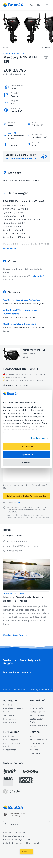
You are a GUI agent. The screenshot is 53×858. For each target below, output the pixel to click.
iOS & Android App (38, 740)
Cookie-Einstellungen (13, 839)
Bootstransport (10, 722)
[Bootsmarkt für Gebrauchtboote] (13, 5)
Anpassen (25, 454)
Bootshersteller (10, 719)
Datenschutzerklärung (13, 836)
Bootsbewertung (37, 712)
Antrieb (10, 133)
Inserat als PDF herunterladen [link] (23, 546)
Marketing (38, 276)
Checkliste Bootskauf (13, 708)
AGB (18, 502)
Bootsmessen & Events (37, 744)
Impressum (20, 832)
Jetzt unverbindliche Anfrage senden (26, 496)
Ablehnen (26, 462)
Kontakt (26, 851)
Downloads (35, 753)
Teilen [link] (47, 47)
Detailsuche (8, 705)
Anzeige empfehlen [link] (17, 541)
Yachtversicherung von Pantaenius (21, 300)
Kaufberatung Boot (13, 635)
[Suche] (32, 4)
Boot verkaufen (37, 708)
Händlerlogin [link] (9, 736)
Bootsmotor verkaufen (15, 672)
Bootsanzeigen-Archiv (37, 720)
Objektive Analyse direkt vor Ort (20, 324)
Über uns (7, 832)
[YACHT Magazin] (9, 771)
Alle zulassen (26, 446)
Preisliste (34, 705)
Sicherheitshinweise (12, 843)
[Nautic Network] (11, 791)
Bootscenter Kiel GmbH (20, 369)
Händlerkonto (9, 750)
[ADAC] (8, 781)
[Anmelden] (39, 4)
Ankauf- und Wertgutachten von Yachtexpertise (20, 312)
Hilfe (27, 843)
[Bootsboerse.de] (26, 780)
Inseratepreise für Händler (11, 744)
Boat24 (6, 690)
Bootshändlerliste (11, 740)
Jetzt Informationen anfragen (19, 158)
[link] (14, 815)
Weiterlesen (9, 249)
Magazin (33, 736)
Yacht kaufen (9, 715)
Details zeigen (38, 438)
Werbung (34, 750)
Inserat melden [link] (15, 550)
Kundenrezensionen (39, 725)
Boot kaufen (9, 712)
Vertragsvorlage (37, 715)
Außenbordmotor (14, 53)
